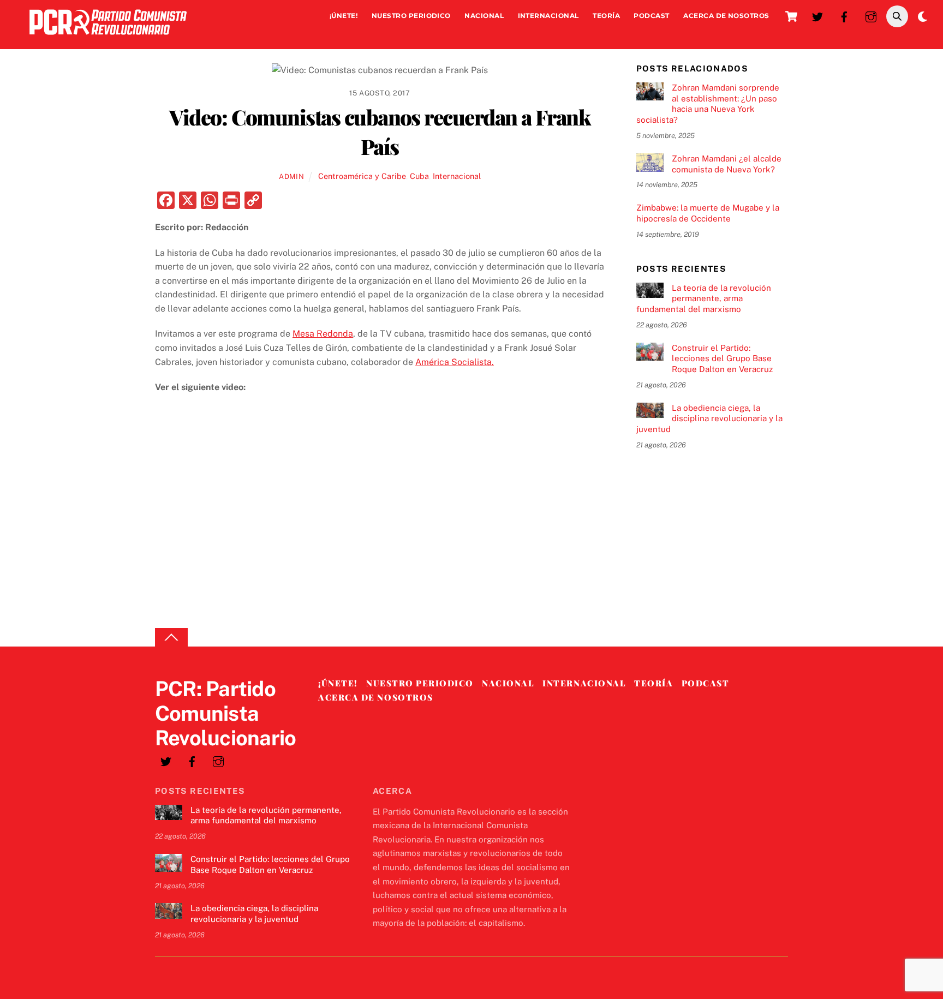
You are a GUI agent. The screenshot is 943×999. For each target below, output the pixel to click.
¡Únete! (343, 15)
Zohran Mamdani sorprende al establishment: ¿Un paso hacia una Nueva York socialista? (707, 103)
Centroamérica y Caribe (362, 176)
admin (291, 176)
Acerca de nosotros (726, 15)
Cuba (419, 176)
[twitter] (817, 15)
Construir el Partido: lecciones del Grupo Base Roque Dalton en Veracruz (722, 358)
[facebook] (844, 15)
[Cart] (791, 16)
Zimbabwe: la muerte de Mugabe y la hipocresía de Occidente (707, 213)
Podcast (651, 15)
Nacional (484, 15)
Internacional (548, 15)
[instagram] (871, 15)
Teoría (606, 15)
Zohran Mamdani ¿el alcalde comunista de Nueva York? (726, 164)
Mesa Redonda (323, 333)
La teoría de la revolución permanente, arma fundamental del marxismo (703, 298)
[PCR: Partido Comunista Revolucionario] (108, 37)
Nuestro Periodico (411, 15)
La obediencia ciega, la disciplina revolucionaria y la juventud (709, 418)
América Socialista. (454, 362)
